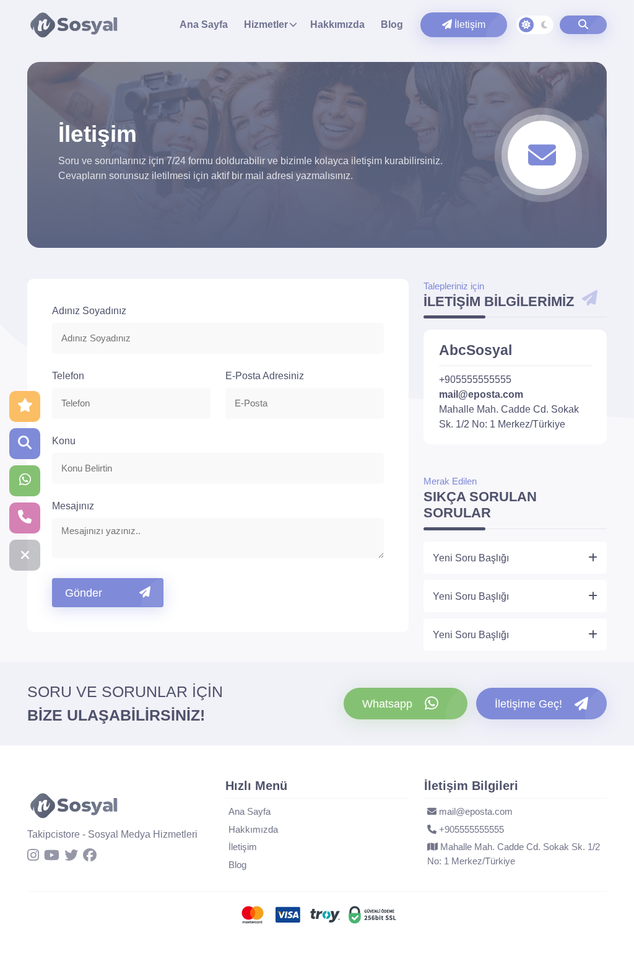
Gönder (83, 593)
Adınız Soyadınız (89, 310)
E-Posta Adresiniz (264, 376)
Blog (392, 24)
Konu (64, 441)
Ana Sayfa (204, 24)
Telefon (68, 376)
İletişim (468, 24)
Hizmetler (266, 24)
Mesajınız (73, 506)
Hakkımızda (337, 24)
